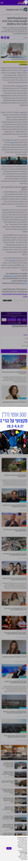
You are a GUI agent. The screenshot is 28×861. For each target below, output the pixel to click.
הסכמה (9, 848)
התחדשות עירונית (23, 446)
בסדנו (24, 70)
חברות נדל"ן (12, 260)
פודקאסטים (24, 628)
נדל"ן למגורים (24, 367)
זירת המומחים (24, 653)
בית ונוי (25, 422)
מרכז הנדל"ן (7, 276)
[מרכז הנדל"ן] (22, 3)
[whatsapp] (2, 37)
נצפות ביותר (24, 768)
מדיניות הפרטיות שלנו (23, 852)
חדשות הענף (24, 525)
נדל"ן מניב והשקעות (23, 398)
